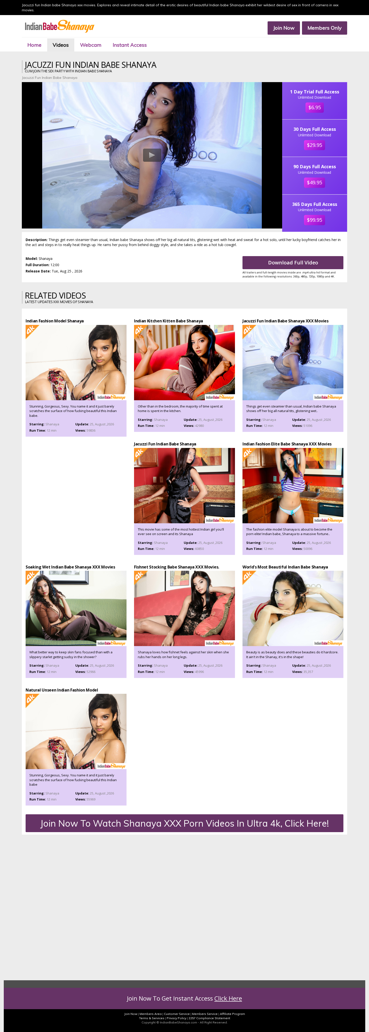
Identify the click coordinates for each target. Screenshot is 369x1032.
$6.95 (315, 107)
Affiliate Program (232, 1014)
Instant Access (130, 45)
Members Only (325, 28)
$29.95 (314, 145)
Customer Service (177, 1014)
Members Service (205, 1014)
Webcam (90, 45)
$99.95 (314, 219)
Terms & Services (151, 1018)
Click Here (228, 998)
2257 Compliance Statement (209, 1018)
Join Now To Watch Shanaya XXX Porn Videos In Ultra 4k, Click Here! (184, 823)
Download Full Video (293, 262)
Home (34, 45)
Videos (61, 45)
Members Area (151, 1014)
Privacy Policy (176, 1018)
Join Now (283, 28)
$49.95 (314, 182)
